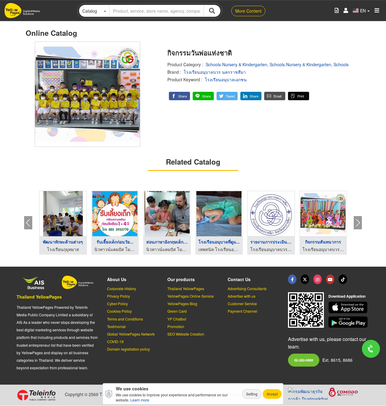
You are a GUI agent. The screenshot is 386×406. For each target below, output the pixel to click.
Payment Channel (242, 311)
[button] (179, 96)
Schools (341, 64)
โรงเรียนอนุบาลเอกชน (226, 79)
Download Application (346, 296)
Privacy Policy (118, 296)
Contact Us (239, 279)
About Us (116, 279)
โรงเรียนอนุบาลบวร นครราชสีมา (215, 72)
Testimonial (116, 326)
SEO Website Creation (185, 333)
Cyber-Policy (117, 303)
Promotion (175, 326)
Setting (252, 393)
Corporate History (121, 288)
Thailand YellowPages (39, 297)
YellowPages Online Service (190, 296)
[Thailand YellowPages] (305, 279)
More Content (248, 11)
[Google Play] (348, 322)
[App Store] (348, 307)
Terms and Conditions (125, 318)
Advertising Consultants (247, 288)
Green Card (177, 311)
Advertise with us (241, 296)
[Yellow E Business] (292, 279)
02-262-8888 (303, 360)
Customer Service (242, 303)
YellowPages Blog (182, 303)
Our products (181, 279)
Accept (272, 393)
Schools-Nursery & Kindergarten (236, 64)
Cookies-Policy (119, 311)
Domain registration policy (128, 349)
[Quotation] (337, 10)
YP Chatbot (176, 318)
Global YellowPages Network (131, 333)
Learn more (139, 399)
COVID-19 (115, 341)
